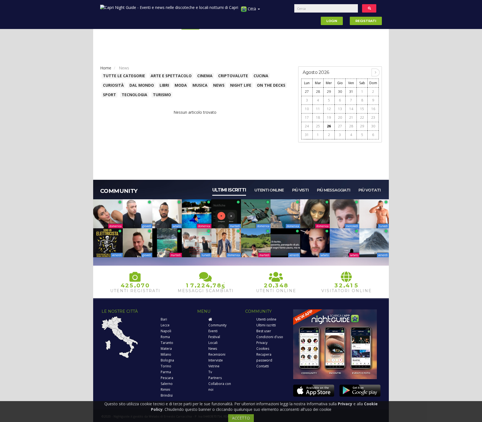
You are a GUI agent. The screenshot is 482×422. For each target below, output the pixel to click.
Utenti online (269, 190)
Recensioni (216, 354)
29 (329, 91)
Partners (215, 377)
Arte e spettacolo (171, 75)
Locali (213, 342)
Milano (166, 354)
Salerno (167, 383)
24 (307, 126)
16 (373, 108)
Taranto (167, 342)
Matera (166, 348)
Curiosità (113, 85)
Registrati (365, 21)
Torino (166, 366)
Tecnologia (134, 94)
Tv (210, 372)
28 (318, 91)
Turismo (162, 94)
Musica (200, 85)
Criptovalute (233, 75)
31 (351, 91)
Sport (109, 94)
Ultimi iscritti (229, 190)
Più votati (369, 190)
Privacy (261, 342)
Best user (263, 331)
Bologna (167, 360)
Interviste (215, 360)
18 (318, 117)
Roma (165, 336)
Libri (164, 85)
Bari (164, 319)
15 (362, 108)
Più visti (300, 190)
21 (351, 117)
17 (307, 117)
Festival (214, 336)
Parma (166, 372)
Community (217, 325)
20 (340, 117)
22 (362, 117)
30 (340, 91)
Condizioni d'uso (269, 336)
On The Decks (271, 85)
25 (318, 126)
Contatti (262, 366)
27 (307, 91)
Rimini (165, 389)
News (219, 85)
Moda (181, 85)
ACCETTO (241, 418)
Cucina (261, 75)
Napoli (166, 331)
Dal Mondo (141, 85)
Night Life (240, 85)
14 (351, 108)
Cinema (205, 75)
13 (340, 108)
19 (329, 117)
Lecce (165, 325)
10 (307, 108)
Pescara (167, 377)
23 (373, 117)
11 (318, 108)
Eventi (213, 331)
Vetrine (214, 366)
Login (331, 21)
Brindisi (167, 395)
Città (252, 8)
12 (329, 108)
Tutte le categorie (124, 75)
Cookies (262, 348)
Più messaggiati (333, 190)
